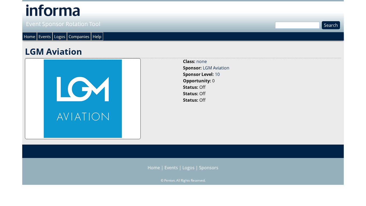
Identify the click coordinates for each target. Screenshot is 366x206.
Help (97, 36)
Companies (79, 36)
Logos (59, 36)
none (201, 61)
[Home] (53, 10)
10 (217, 74)
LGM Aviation (216, 68)
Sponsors (208, 168)
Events (45, 36)
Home (29, 36)
